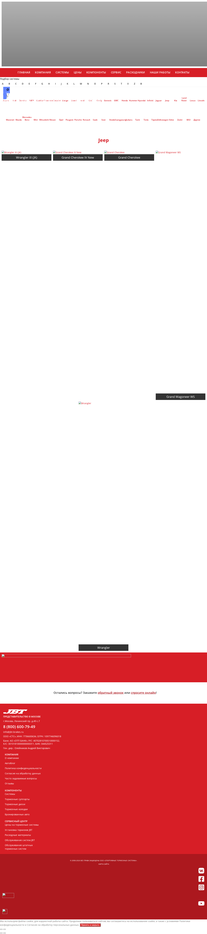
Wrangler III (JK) (26, 157)
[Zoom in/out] (4, 929)
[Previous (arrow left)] (1, 933)
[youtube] (201, 903)
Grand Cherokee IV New (78, 157)
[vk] (201, 871)
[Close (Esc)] (1, 929)
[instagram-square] (201, 887)
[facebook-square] (201, 879)
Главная (24, 72)
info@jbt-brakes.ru (13, 731)
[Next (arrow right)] (4, 933)
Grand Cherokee (129, 157)
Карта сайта (103, 864)
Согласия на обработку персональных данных (53, 924)
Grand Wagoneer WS (180, 397)
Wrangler (103, 648)
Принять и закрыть (90, 925)
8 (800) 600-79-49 (19, 726)
